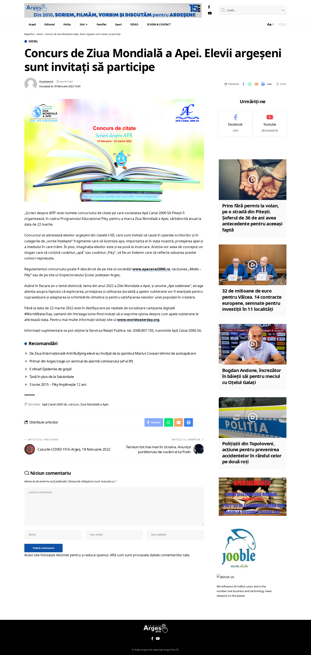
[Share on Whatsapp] (250, 84)
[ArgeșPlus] (113, 10)
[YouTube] (210, 13)
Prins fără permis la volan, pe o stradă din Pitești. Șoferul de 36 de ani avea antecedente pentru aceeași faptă (252, 217)
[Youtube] (269, 123)
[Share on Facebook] (243, 84)
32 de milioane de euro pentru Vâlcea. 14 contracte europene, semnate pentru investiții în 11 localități (251, 299)
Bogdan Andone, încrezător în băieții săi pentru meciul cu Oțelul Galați (251, 376)
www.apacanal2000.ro (151, 269)
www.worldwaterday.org (138, 319)
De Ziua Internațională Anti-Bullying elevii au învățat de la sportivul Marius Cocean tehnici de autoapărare (112, 353)
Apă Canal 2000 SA (54, 404)
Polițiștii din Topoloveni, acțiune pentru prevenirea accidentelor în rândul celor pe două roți (252, 452)
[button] (270, 24)
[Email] (256, 84)
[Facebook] (209, 7)
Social (33, 41)
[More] (269, 84)
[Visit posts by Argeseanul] (30, 84)
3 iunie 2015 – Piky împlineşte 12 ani (57, 384)
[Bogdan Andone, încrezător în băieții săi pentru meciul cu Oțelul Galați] (252, 344)
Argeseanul (46, 81)
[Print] (263, 84)
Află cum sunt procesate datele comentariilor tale (149, 555)
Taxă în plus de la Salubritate (51, 376)
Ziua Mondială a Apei (94, 404)
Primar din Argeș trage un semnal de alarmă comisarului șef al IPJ (81, 361)
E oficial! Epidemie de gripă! (50, 368)
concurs (73, 404)
